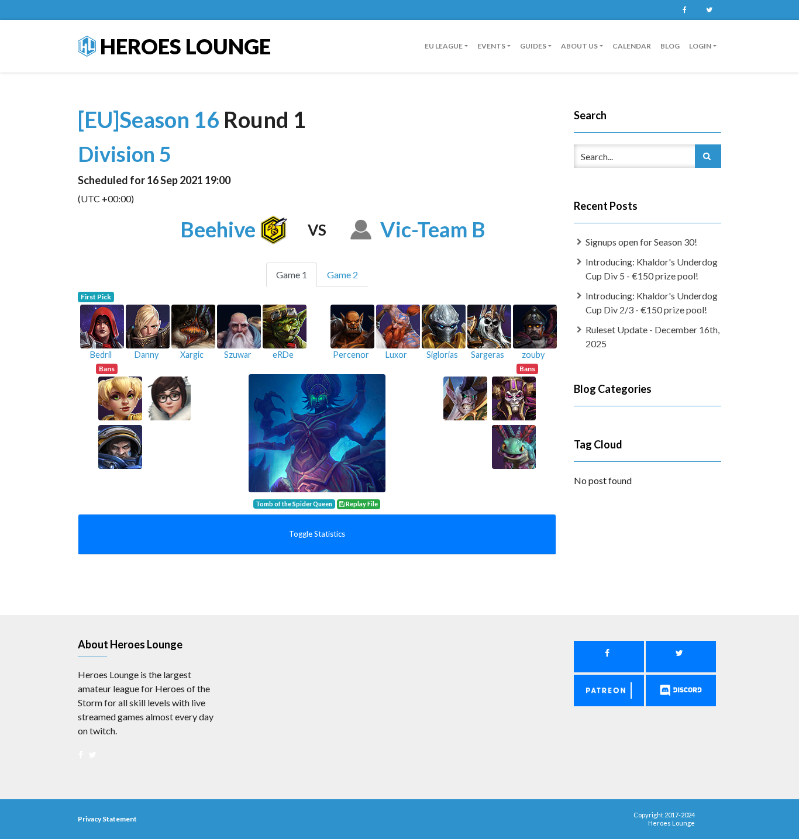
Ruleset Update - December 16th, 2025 (652, 336)
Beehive (218, 229)
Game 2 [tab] (342, 274)
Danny (147, 355)
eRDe (283, 355)
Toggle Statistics (317, 533)
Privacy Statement (107, 818)
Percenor (351, 355)
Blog (670, 46)
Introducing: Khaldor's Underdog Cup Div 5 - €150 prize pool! (652, 268)
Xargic (192, 355)
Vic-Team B (432, 229)
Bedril (101, 355)
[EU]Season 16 (150, 119)
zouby (533, 355)
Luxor (396, 355)
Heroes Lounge (183, 46)
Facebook (684, 10)
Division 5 (124, 154)
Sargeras (487, 355)
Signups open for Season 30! (641, 241)
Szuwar (238, 355)
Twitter (709, 10)
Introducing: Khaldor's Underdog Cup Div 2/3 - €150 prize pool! (652, 302)
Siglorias (442, 355)
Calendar (631, 46)
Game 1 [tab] (291, 274)
